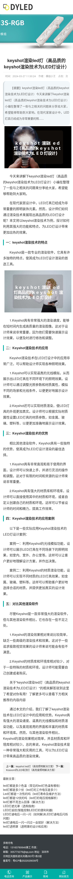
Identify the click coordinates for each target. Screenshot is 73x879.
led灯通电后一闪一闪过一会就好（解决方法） (32, 822)
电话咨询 (9, 876)
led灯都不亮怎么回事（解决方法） (25, 802)
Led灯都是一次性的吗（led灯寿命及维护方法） (33, 794)
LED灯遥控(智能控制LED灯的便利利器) (28, 810)
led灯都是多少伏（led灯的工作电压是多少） (31, 790)
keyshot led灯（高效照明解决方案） (35, 766)
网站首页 (64, 876)
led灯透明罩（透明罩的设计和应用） (26, 826)
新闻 (45, 876)
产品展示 (27, 876)
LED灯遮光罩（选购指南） (20, 806)
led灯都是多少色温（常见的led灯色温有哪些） (32, 785)
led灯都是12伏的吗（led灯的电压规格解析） (31, 798)
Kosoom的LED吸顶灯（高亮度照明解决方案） (31, 770)
